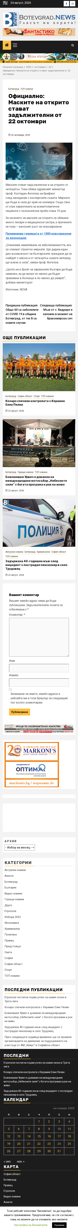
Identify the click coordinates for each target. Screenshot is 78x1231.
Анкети (9, 875)
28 (28, 1151)
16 (49, 1136)
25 (69, 1143)
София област (25, 396)
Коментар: (17, 614)
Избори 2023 (13, 917)
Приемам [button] (59, 1225)
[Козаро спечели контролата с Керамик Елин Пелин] (39, 367)
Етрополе (10, 911)
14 (28, 1136)
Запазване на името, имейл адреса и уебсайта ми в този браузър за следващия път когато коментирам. (39, 698)
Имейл (13, 675)
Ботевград (13, 89)
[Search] (72, 45)
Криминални (43, 552)
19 (8, 1143)
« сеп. (7, 1161)
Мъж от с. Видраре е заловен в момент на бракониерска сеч (56, 312)
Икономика (12, 922)
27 (18, 1151)
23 (49, 1143)
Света (8, 952)
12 (8, 1136)
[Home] (7, 45)
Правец (9, 940)
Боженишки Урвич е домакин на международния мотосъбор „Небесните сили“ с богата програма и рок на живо (36, 480)
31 (59, 1151)
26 (8, 1151)
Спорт (37, 396)
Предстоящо (13, 946)
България (10, 887)
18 (69, 1136)
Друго (8, 905)
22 (39, 1143)
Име (12, 660)
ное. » (20, 1161)
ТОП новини (26, 89)
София (9, 958)
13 (18, 1136)
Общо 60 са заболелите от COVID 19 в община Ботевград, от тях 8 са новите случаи (22, 314)
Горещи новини (25, 472)
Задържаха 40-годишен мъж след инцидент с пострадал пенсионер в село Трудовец (36, 564)
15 (39, 1136)
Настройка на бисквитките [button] (31, 1225)
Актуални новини (14, 552)
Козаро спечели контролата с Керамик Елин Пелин (37, 1007)
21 (28, 1143)
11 (69, 1129)
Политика (11, 934)
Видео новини (13, 893)
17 (59, 1136)
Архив (11, 841)
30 (49, 1151)
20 (18, 1143)
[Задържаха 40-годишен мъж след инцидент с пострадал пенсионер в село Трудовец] (39, 523)
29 (39, 1151)
